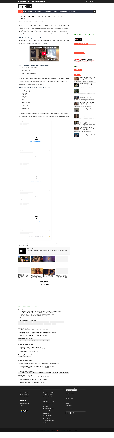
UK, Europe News (46, 413)
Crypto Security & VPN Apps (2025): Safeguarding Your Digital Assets (32, 333)
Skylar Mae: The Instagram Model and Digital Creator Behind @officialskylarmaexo (36, 276)
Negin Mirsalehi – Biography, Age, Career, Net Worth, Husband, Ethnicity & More (87, 103)
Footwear (41, 372)
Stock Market (63, 11)
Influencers (38, 11)
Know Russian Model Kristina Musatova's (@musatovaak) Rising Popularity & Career (87, 128)
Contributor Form (23, 390)
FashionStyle (22, 372)
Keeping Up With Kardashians (48, 420)
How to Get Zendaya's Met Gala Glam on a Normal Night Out (30, 379)
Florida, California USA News (48, 401)
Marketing (72, 11)
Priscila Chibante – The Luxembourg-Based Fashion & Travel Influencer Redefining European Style (38, 311)
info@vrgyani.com (69, 405)
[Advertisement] (66, 6)
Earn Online (22, 407)
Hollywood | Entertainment (48, 403)
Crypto (21, 340)
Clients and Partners (69, 398)
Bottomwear (48, 372)
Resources (22, 405)
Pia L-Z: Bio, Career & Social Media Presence (34, 1)
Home (20, 11)
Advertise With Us (69, 400)
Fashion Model (47, 11)
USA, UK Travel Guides (47, 415)
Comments (77, 49)
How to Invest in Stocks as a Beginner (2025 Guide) (29, 347)
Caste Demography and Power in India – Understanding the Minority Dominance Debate (87, 84)
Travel (55, 11)
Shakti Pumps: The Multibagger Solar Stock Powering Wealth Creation (32, 345)
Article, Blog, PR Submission (25, 392)
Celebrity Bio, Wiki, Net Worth (48, 397)
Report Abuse (69, 408)
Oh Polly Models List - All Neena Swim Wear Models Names (30, 382)
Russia (39, 21)
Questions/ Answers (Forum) (48, 408)
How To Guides (45, 406)
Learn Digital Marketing (24, 403)
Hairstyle (61, 372)
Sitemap (67, 403)
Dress (66, 372)
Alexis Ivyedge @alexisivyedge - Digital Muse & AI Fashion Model (62, 263)
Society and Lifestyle (46, 410)
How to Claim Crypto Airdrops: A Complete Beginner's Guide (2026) (32, 329)
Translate (74, 391)
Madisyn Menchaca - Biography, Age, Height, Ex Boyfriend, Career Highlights (87, 78)
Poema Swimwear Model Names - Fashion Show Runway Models (48, 263)
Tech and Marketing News (47, 411)
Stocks (20, 356)
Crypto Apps (27, 340)
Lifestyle (35, 372)
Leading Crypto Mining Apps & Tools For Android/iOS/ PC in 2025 (31, 335)
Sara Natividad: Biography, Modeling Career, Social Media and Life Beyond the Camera (62, 276)
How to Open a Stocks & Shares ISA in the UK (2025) (29, 350)
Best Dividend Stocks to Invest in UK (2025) (27, 351)
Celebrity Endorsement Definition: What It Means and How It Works (32, 367)
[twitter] (92, 1)
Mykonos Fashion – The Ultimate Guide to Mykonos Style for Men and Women (34, 312)
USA (42, 21)
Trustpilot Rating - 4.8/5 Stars (71, 430)
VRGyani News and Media (60, 430)
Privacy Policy (68, 401)
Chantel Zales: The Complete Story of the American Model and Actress (36, 263)
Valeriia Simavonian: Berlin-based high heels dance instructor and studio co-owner (34, 362)
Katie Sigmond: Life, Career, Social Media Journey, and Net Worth (24, 263)
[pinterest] (90, 1)
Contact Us (68, 396)
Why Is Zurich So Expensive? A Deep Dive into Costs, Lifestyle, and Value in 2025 (34, 314)
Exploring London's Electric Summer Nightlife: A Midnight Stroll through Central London (35, 317)
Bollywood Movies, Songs (47, 396)
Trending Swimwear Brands (48, 390)
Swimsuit (29, 372)
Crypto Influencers (36, 340)
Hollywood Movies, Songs (47, 404)
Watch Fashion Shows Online (48, 392)
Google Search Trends (24, 397)
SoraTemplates (47, 430)
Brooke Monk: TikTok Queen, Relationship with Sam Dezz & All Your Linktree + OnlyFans (87, 115)
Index (28, 356)
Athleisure (55, 372)
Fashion (30, 11)
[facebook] (88, 1)
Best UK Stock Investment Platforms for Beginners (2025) (30, 348)
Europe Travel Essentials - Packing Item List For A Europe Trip (31, 315)
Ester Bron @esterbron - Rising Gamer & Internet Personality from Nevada (87, 109)
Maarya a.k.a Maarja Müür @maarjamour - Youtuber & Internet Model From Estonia (87, 134)
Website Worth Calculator (24, 396)
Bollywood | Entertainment (48, 394)
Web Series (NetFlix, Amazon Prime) (49, 418)
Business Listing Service (24, 394)
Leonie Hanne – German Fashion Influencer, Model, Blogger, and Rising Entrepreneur (87, 122)
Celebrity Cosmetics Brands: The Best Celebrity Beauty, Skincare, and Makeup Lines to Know (37, 363)
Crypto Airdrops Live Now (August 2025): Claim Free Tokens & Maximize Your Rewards (35, 332)
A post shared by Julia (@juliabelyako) (36, 156)
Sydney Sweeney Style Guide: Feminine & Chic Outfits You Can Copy (32, 380)
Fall (25, 356)
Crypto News (46, 340)
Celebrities (35, 21)
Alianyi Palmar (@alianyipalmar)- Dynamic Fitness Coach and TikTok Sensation (23, 276)
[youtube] (86, 1)
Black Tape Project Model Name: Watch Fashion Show (48, 276)
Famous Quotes (46, 399)
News (24, 11)
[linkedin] (94, 1)
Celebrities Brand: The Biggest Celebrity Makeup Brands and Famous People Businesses (36, 364)
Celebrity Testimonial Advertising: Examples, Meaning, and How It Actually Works (34, 366)
